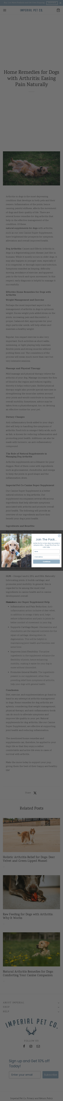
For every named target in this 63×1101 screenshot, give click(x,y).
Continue (46, 562)
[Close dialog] (59, 535)
